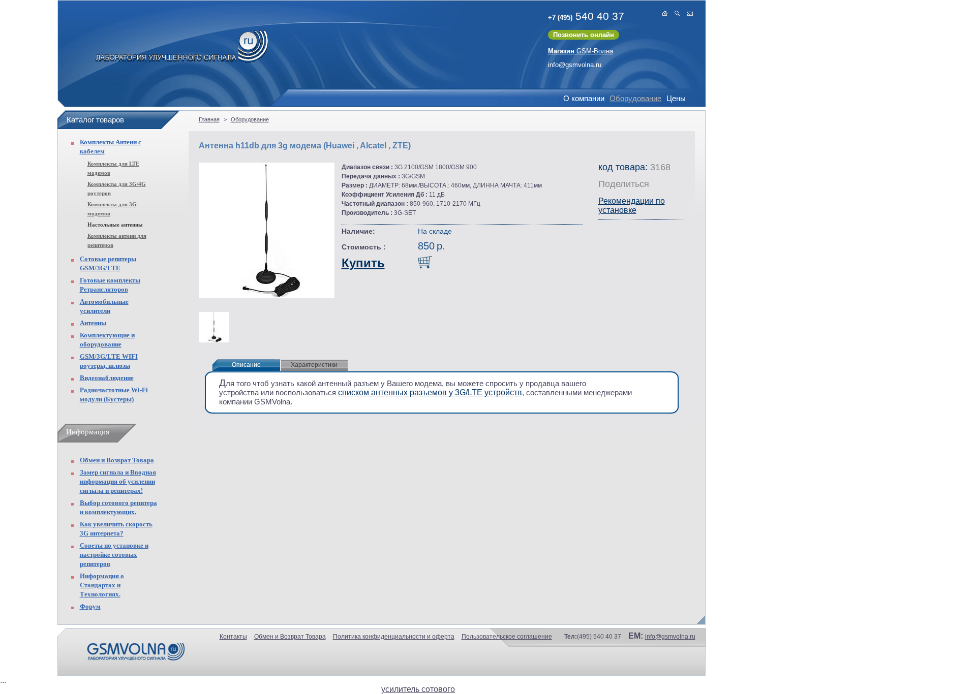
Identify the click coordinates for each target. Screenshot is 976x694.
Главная (209, 119)
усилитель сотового (418, 689)
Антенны (93, 323)
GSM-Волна (580, 51)
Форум (90, 606)
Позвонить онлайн (583, 35)
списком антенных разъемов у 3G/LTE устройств (430, 392)
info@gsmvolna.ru (574, 65)
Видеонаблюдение (107, 378)
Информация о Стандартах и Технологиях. (102, 585)
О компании (583, 98)
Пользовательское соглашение (507, 636)
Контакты (233, 636)
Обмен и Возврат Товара (117, 460)
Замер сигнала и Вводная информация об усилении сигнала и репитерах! (118, 481)
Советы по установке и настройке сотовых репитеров (114, 554)
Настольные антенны (115, 225)
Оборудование (635, 98)
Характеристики (314, 364)
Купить (363, 263)
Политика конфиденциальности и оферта (393, 636)
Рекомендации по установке (631, 205)
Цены (676, 98)
